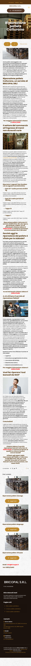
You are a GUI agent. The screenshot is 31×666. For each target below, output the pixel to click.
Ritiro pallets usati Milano (12, 606)
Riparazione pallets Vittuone (13, 553)
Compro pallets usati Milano (13, 609)
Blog (21, 2)
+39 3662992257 (17, 10)
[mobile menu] (29, 7)
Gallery (17, 2)
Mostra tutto (24, 44)
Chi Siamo (11, 2)
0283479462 (16, 122)
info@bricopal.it (8, 633)
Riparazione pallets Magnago (13, 524)
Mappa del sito (22, 652)
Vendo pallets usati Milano (13, 611)
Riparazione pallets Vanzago (13, 496)
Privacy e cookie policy (11, 652)
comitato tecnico (8, 158)
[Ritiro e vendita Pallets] (15, 6)
